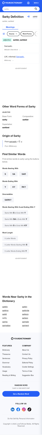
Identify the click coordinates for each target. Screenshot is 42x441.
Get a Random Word (21, 394)
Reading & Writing (9, 375)
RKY (24, 187)
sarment (25, 325)
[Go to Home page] (12, 2)
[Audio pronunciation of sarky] (28, 16)
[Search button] (35, 9)
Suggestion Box (28, 375)
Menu (36, 3)
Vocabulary (6, 367)
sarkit (4, 314)
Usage (4, 371)
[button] (28, 2)
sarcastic (13, 141)
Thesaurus (6, 354)
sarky (8, 199)
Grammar (5, 362)
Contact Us (26, 354)
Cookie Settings (28, 367)
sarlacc (25, 318)
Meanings (10, 27)
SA (13, 174)
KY (13, 187)
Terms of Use (27, 371)
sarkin (24, 306)
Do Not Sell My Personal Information (21, 418)
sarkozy (25, 314)
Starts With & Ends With (15, 212)
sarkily (5, 306)
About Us (25, 350)
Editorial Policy (27, 362)
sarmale (25, 321)
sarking (5, 310)
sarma (4, 321)
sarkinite (25, 310)
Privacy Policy (27, 358)
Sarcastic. (20, 56)
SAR (24, 174)
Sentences (6, 358)
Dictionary (6, 350)
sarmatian (6, 325)
